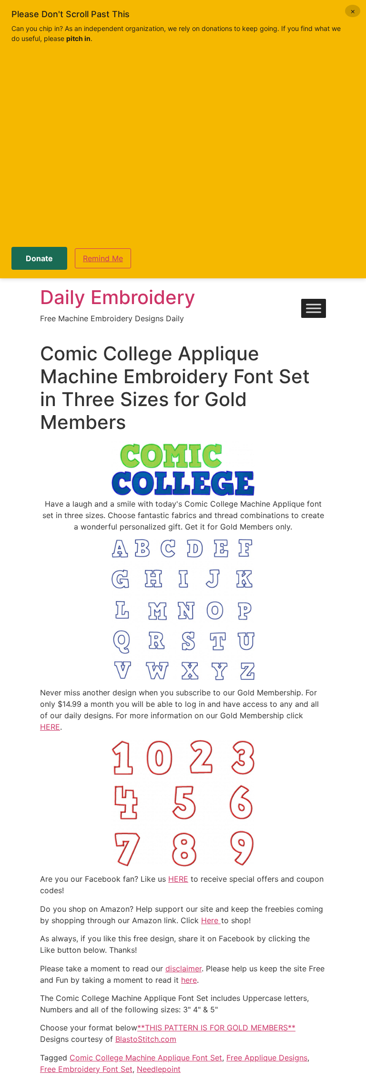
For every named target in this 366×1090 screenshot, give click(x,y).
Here (211, 920)
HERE (50, 727)
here (189, 980)
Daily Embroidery (117, 297)
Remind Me (103, 258)
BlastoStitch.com (145, 1039)
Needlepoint (159, 1069)
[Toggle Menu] (313, 308)
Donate (39, 258)
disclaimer (183, 968)
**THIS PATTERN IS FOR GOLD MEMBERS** (216, 1027)
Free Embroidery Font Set (86, 1069)
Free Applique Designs (266, 1057)
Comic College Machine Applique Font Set (146, 1057)
